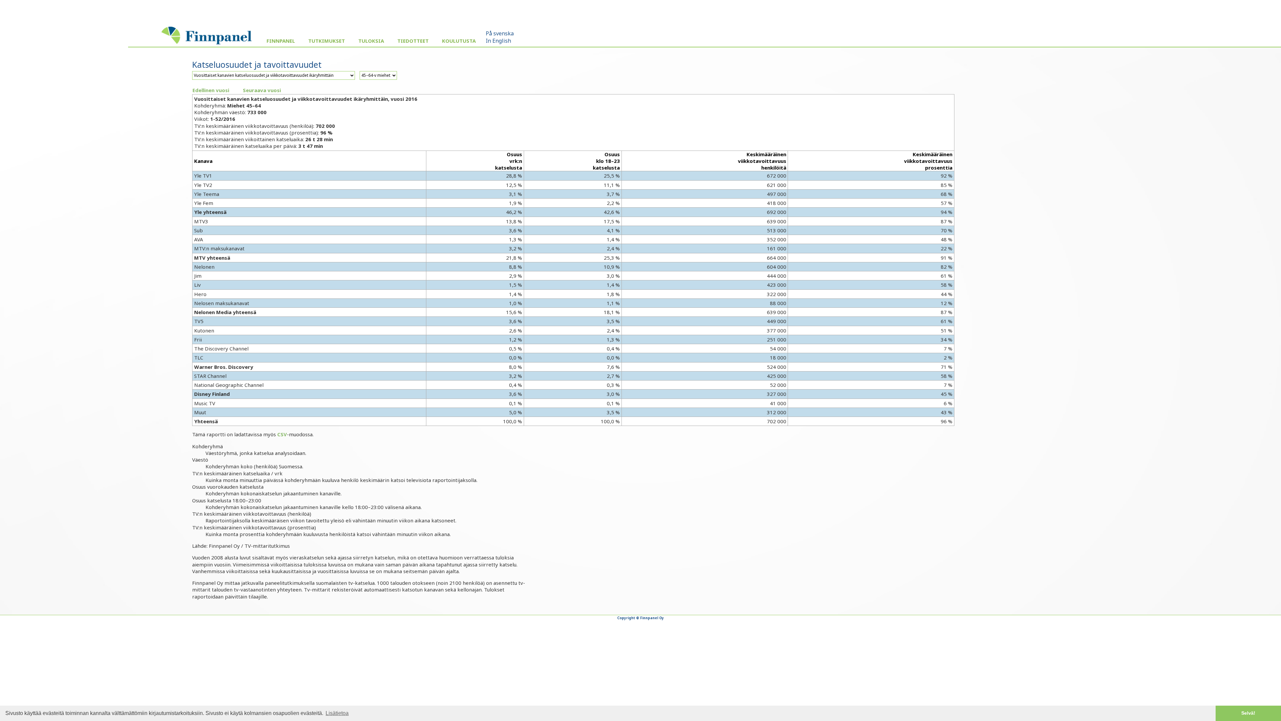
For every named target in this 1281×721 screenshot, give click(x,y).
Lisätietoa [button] (337, 713)
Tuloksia (371, 40)
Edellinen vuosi (210, 90)
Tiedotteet (413, 40)
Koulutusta (459, 40)
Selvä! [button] (1248, 713)
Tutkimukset (326, 40)
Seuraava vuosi (262, 90)
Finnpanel (281, 40)
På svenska (500, 33)
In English (498, 40)
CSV (282, 434)
